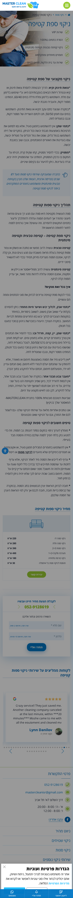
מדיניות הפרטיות (59, 883)
